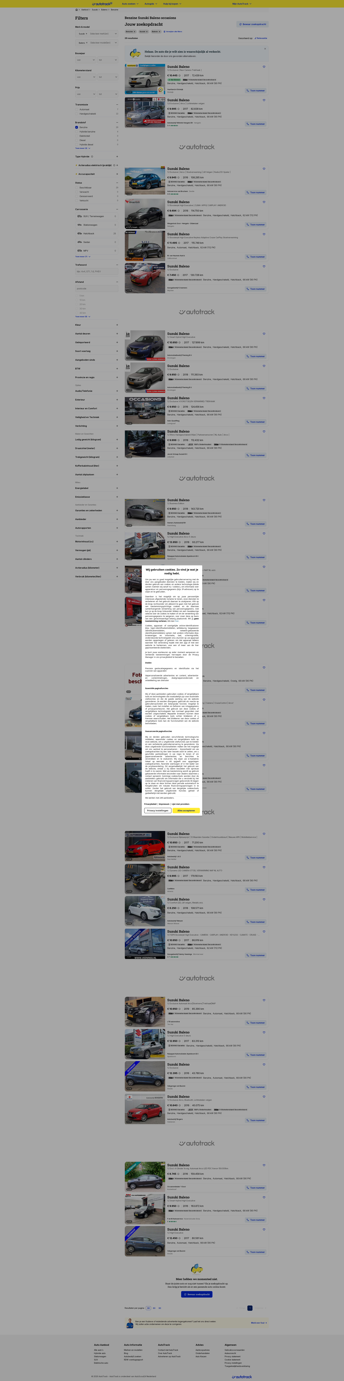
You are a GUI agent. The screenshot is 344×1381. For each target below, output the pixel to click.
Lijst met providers (180, 804)
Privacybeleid (150, 804)
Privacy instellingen (157, 810)
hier (177, 621)
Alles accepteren (186, 810)
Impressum (164, 804)
